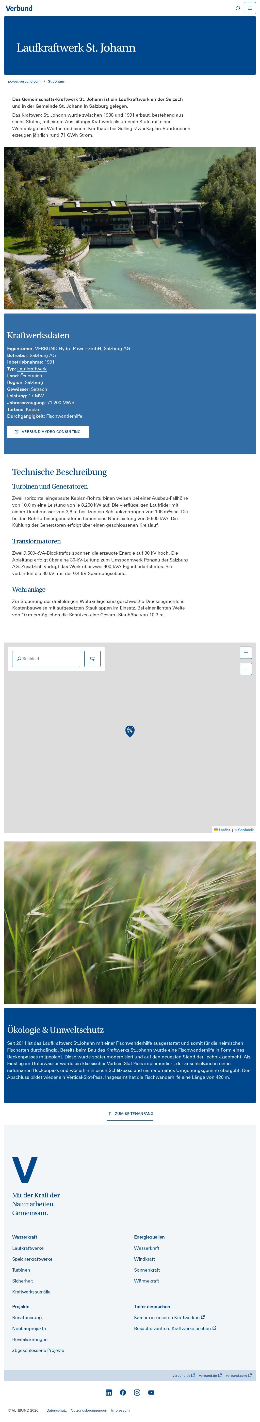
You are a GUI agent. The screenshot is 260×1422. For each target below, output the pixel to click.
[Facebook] (123, 1392)
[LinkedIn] (109, 1392)
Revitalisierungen (30, 1339)
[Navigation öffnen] (250, 8)
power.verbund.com (24, 81)
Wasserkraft (146, 1248)
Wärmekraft (146, 1281)
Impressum (120, 1410)
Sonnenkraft (147, 1270)
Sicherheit (22, 1281)
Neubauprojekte (29, 1328)
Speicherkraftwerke (32, 1259)
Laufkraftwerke (27, 1248)
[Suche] (238, 8)
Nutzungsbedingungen (89, 1410)
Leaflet (224, 830)
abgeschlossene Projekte (38, 1350)
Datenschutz (56, 1410)
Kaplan (33, 409)
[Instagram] (137, 1392)
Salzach (39, 389)
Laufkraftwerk (32, 368)
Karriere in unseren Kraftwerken (167, 1317)
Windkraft (144, 1259)
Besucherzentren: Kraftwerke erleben (173, 1328)
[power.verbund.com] (25, 1170)
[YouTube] (151, 1392)
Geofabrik (246, 830)
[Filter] (92, 659)
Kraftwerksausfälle (31, 1291)
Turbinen (21, 1270)
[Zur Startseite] (19, 8)
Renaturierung (27, 1317)
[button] (130, 732)
